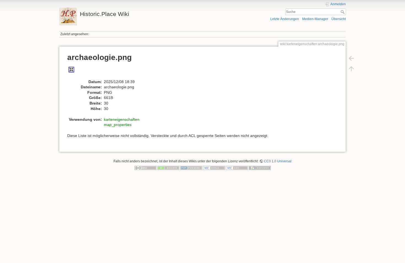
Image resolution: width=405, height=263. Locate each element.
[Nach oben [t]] (351, 69)
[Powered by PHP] (191, 168)
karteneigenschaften (121, 119)
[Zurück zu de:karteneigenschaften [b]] (351, 58)
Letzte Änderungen (284, 19)
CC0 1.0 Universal (277, 161)
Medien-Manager (315, 19)
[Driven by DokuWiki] (260, 168)
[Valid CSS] (237, 168)
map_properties (117, 124)
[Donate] (168, 168)
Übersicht (338, 19)
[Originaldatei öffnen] (74, 72)
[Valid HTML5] (214, 168)
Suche (343, 12)
